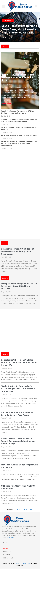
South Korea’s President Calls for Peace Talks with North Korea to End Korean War (19, 362)
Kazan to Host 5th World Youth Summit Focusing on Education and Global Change (18, 441)
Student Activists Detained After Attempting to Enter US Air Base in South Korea (18, 388)
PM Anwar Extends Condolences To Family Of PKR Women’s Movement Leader (19, 120)
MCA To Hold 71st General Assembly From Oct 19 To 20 (19, 128)
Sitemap (6, 555)
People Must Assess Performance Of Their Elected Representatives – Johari (17, 112)
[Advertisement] (20, 172)
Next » (32, 509)
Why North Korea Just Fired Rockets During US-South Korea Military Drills (19, 77)
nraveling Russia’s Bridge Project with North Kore (19, 466)
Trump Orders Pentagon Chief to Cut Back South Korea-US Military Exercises (19, 286)
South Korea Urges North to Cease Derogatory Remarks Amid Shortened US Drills (19, 29)
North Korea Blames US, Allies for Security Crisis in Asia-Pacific (17, 413)
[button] (3, 6)
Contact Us (8, 558)
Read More (6, 104)
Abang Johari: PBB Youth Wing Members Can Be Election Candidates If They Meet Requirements (19, 143)
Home (5, 548)
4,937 (26, 509)
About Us (7, 551)
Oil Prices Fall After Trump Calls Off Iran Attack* (18, 487)
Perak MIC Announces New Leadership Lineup (19, 135)
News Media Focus (23, 563)
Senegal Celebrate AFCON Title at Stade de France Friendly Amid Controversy (17, 251)
